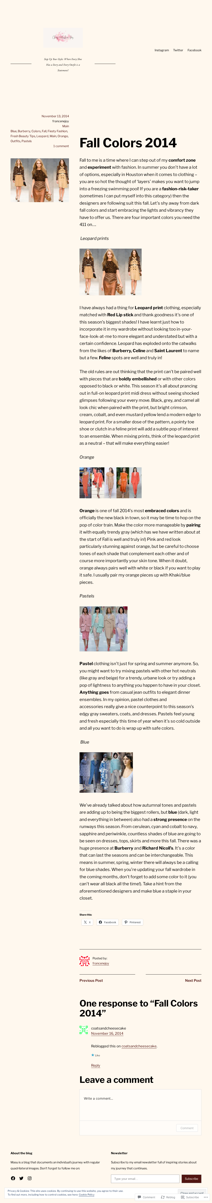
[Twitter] (21, 1178)
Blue (14, 131)
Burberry (24, 131)
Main (65, 126)
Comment (187, 1128)
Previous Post (91, 980)
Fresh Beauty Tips (23, 136)
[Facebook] (13, 1178)
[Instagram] (29, 1178)
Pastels (27, 141)
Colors (36, 131)
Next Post (193, 980)
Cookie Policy (86, 1194)
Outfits (15, 141)
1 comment (61, 146)
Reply (95, 1065)
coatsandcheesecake (139, 1046)
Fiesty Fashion (57, 131)
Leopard (42, 136)
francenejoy (101, 963)
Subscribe (191, 1178)
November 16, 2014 (107, 1033)
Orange (63, 136)
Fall (44, 131)
